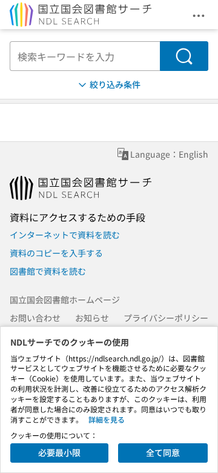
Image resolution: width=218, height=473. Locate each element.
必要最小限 (59, 452)
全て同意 (163, 452)
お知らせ (92, 318)
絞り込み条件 (115, 84)
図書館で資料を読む (48, 271)
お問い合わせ (35, 318)
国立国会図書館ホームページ (65, 300)
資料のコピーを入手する (56, 253)
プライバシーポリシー (166, 318)
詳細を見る (106, 419)
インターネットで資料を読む (65, 235)
